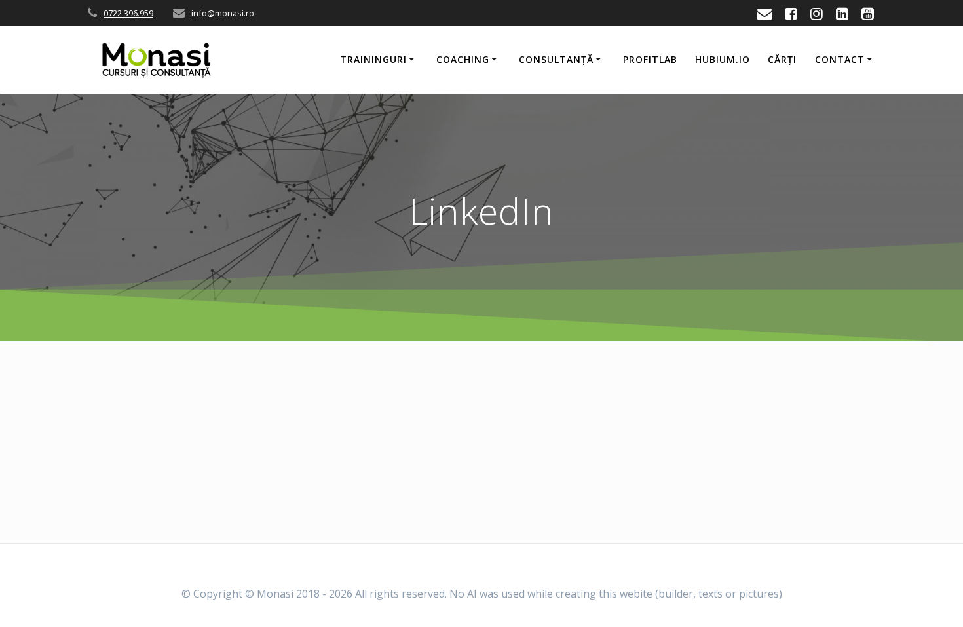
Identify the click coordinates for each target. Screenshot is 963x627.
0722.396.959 (128, 13)
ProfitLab (650, 59)
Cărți (782, 59)
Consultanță (556, 59)
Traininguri (373, 59)
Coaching (462, 59)
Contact (840, 59)
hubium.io (722, 59)
